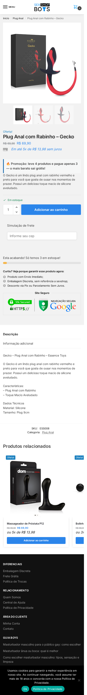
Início (6, 18)
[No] (79, 680)
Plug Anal (18, 18)
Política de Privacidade (18, 607)
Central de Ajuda (14, 602)
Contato (8, 628)
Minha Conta (11, 623)
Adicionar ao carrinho (51, 210)
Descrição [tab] (10, 334)
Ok (25, 689)
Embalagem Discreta (16, 571)
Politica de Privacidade (48, 689)
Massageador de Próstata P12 (25, 523)
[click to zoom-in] (43, 63)
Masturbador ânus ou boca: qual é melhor (30, 651)
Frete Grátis (10, 576)
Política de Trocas (15, 581)
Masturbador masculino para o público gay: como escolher (42, 644)
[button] (76, 7)
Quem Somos (12, 597)
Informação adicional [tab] (18, 343)
